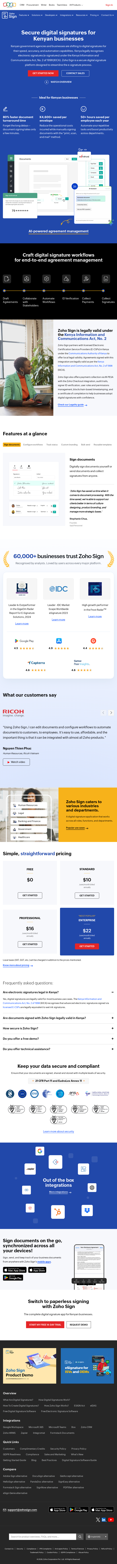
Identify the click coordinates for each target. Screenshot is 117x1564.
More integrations (58, 1192)
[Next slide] (111, 713)
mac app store (15, 1270)
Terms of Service (77, 1549)
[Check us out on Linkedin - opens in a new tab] (103, 1520)
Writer (44, 5)
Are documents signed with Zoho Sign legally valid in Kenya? (44, 1018)
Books (52, 5)
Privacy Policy (78, 1448)
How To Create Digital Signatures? (21, 1405)
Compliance (32, 1454)
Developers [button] (50, 15)
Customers (9, 1448)
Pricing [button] (93, 15)
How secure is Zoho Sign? (20, 1028)
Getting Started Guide (14, 1460)
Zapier (24, 1433)
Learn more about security (58, 1131)
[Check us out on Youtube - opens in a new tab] (111, 1520)
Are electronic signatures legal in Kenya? (31, 992)
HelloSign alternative (14, 1481)
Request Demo (79, 1324)
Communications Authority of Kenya (88, 353)
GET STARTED (30, 895)
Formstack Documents (62, 1433)
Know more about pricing (16, 965)
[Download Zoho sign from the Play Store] (78, 1510)
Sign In (109, 5)
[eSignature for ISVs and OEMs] (87, 1366)
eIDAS (93, 1405)
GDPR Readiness (12, 1454)
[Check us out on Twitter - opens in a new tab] (98, 1520)
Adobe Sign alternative (15, 1476)
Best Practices (49, 1460)
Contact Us (9, 1549)
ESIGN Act (79, 1405)
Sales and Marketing (55, 1454)
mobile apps (44, 1261)
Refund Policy (106, 1549)
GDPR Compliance (68, 1552)
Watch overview (61, 82)
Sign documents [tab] (12, 445)
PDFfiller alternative (73, 1487)
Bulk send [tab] (85, 445)
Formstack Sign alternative (17, 1487)
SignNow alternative (47, 1487)
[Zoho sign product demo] (29, 1366)
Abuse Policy (83, 1552)
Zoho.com (9, 5)
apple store (37, 1270)
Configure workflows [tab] (33, 445)
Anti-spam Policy (61, 1549)
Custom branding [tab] (69, 445)
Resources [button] (80, 15)
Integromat (39, 1433)
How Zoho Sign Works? (56, 1405)
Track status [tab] (52, 445)
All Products (75, 5)
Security (20, 1549)
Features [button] (23, 15)
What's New (77, 1454)
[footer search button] (79, 1537)
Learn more (22, 623)
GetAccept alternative (71, 1476)
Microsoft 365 (36, 1427)
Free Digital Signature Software (19, 1411)
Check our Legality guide (71, 404)
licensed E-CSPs (11, 1007)
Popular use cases (75, 828)
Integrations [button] (65, 15)
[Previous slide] (103, 713)
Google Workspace (13, 1427)
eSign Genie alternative (15, 1493)
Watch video (18, 762)
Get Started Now (43, 73)
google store (13, 1278)
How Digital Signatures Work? (54, 1400)
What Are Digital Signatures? (18, 1400)
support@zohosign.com (22, 1509)
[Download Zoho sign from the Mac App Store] (102, 1510)
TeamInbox (62, 5)
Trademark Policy (37, 1552)
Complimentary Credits (32, 1448)
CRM (22, 5)
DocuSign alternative (43, 1476)
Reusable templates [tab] (103, 445)
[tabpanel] (58, 490)
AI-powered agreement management (59, 231)
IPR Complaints (45, 1549)
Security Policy (58, 1448)
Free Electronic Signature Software (59, 1411)
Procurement (33, 5)
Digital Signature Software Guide (79, 1460)
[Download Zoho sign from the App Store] (58, 1510)
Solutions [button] (36, 15)
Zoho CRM (86, 1427)
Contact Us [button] (106, 15)
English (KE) (95, 1537)
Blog (33, 1460)
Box (73, 1427)
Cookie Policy (52, 1552)
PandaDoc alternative (41, 1481)
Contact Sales (75, 73)
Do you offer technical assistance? (26, 1049)
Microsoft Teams (57, 1427)
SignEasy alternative (69, 1481)
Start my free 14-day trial (45, 1324)
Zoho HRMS (9, 1433)
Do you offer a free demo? (21, 1038)
